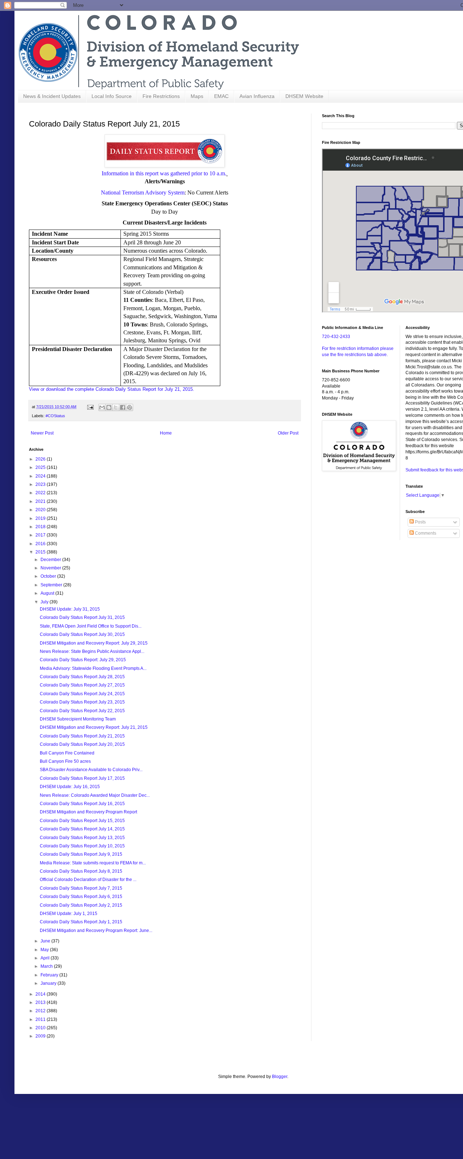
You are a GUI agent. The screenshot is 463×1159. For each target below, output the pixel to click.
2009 (41, 1036)
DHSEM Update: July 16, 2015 (70, 786)
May (45, 949)
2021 (41, 501)
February (50, 975)
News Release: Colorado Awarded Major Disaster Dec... (95, 795)
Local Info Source (112, 96)
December (51, 559)
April (46, 958)
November (51, 567)
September (52, 584)
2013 (41, 1002)
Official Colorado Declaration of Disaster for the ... (88, 879)
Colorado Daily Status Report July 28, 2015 (82, 676)
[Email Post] (90, 407)
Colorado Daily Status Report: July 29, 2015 (83, 659)
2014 (41, 994)
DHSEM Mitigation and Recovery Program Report (88, 811)
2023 (41, 484)
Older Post (288, 433)
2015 (41, 552)
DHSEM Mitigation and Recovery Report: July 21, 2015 (94, 727)
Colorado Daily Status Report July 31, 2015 (82, 617)
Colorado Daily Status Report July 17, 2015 (82, 778)
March (47, 966)
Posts (420, 522)
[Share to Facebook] (122, 407)
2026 (41, 459)
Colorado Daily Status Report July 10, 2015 (82, 845)
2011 (41, 1019)
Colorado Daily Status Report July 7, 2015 (81, 888)
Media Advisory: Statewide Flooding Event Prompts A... (93, 668)
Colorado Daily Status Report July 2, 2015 (81, 905)
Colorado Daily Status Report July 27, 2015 (82, 685)
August (48, 593)
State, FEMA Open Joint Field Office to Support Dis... (90, 626)
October (49, 576)
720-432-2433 (336, 336)
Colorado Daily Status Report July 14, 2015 (82, 828)
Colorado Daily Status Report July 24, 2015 (82, 693)
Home (166, 433)
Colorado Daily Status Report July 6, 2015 (81, 896)
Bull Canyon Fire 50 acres (65, 761)
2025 (41, 467)
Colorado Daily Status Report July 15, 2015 (82, 820)
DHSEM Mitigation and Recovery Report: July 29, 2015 (94, 643)
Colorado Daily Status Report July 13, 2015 (82, 837)
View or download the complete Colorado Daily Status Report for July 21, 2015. (111, 389)
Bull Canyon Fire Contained (67, 753)
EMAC (221, 96)
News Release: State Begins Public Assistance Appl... (92, 651)
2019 (41, 518)
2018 (41, 526)
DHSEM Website (304, 96)
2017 (41, 535)
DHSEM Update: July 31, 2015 (70, 609)
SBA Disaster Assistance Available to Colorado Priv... (91, 769)
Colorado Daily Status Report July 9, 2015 (81, 854)
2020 (41, 509)
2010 (41, 1027)
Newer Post (42, 433)
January (49, 983)
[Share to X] (115, 407)
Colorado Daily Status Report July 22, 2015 (82, 710)
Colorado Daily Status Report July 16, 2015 (82, 803)
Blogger (279, 1076)
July (45, 601)
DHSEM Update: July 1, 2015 (68, 913)
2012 (41, 1010)
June (46, 941)
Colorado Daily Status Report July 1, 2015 (81, 921)
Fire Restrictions (161, 96)
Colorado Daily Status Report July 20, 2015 (82, 744)
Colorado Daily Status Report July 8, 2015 (81, 871)
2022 (41, 492)
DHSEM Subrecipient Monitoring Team (78, 719)
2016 (41, 543)
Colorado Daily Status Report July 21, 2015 (82, 736)
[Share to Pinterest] (129, 407)
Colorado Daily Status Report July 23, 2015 (82, 702)
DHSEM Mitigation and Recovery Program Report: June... (96, 930)
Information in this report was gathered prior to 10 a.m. (164, 173)
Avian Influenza (257, 96)
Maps (197, 96)
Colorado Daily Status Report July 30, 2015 (82, 634)
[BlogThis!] (108, 407)
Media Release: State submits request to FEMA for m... (93, 862)
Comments (425, 533)
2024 (41, 476)
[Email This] (102, 407)
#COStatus (55, 416)
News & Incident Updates (52, 96)
